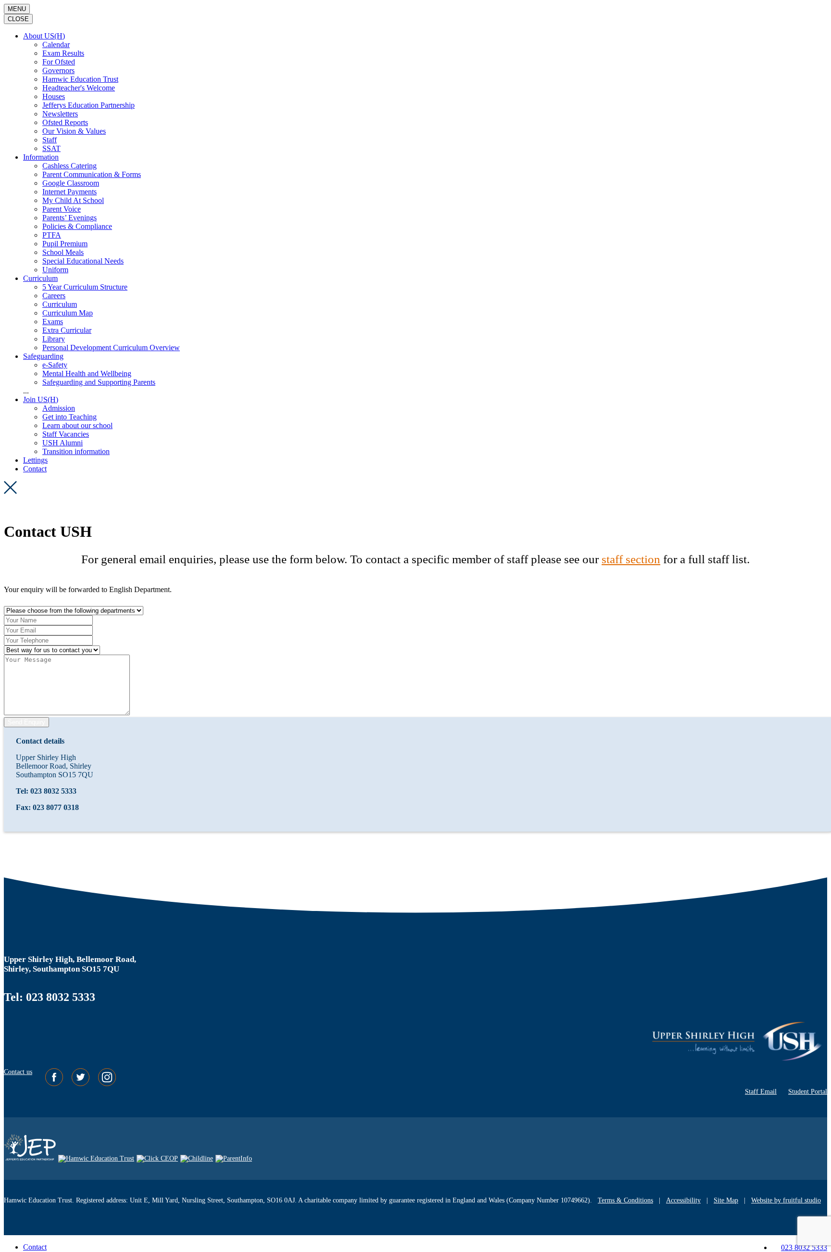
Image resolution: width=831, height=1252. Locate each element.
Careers (53, 295)
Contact (35, 469)
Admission (58, 408)
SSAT (51, 148)
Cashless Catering (69, 166)
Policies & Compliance (77, 226)
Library (53, 339)
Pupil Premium (65, 244)
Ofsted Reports (65, 122)
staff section (631, 559)
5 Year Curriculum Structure (84, 287)
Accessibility (683, 1200)
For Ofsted (58, 62)
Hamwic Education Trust (80, 79)
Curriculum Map (67, 313)
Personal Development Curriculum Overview (111, 347)
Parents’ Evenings (69, 218)
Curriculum (59, 304)
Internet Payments (69, 192)
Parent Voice (61, 209)
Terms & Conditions (625, 1200)
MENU (17, 9)
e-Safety (54, 365)
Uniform (55, 270)
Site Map (726, 1200)
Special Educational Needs (83, 261)
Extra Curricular (66, 330)
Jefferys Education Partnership (88, 105)
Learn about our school (77, 425)
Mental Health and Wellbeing (86, 373)
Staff (49, 140)
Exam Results (63, 53)
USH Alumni (62, 443)
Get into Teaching (69, 417)
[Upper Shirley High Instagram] (107, 1084)
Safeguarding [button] (43, 356)
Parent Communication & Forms (91, 174)
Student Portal (807, 1091)
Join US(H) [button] (40, 399)
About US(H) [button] (44, 36)
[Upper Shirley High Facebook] (55, 1084)
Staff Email (761, 1091)
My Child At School (73, 200)
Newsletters (60, 114)
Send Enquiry (26, 722)
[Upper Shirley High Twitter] (81, 1084)
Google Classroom (70, 183)
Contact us (18, 1071)
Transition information (76, 451)
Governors (58, 70)
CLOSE (18, 19)
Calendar (56, 44)
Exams (52, 321)
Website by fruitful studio (786, 1200)
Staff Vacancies (65, 434)
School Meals (63, 252)
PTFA (51, 235)
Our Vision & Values (74, 131)
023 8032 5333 (804, 1247)
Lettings (35, 460)
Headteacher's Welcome (78, 88)
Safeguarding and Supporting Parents (98, 382)
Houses (53, 96)
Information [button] (41, 157)
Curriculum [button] (40, 278)
